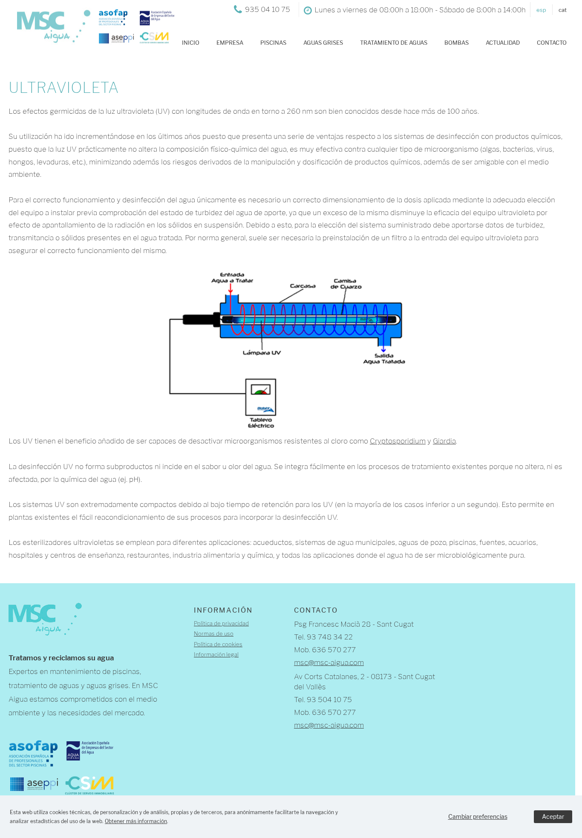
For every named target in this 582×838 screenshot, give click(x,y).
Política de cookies (218, 644)
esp (541, 9)
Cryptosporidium (398, 441)
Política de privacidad (221, 623)
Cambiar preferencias (477, 816)
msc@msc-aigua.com (329, 662)
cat (563, 9)
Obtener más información (136, 821)
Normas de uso (213, 633)
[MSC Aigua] (93, 38)
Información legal (216, 654)
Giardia (444, 441)
